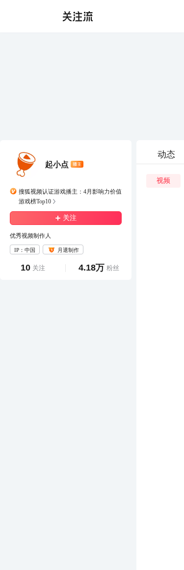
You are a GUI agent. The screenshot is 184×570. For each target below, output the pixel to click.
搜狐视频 (27, 16)
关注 (70, 218)
